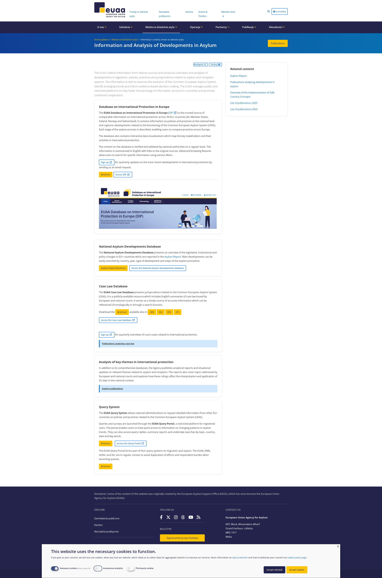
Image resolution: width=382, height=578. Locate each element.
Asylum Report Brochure (113, 268)
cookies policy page (296, 557)
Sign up (105, 162)
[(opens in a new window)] (158, 208)
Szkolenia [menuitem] (125, 27)
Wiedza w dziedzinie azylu (124, 39)
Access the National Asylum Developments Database (157, 268)
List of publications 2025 (243, 103)
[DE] (152, 312)
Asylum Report (172, 256)
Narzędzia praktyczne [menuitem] (164, 13)
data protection (240, 557)
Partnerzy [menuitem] (221, 27)
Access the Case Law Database (116, 320)
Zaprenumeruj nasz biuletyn (182, 538)
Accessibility (280, 11)
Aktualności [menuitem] (276, 27)
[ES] (169, 312)
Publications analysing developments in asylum (252, 84)
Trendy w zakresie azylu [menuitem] (139, 13)
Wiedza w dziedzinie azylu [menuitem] (160, 27)
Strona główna (101, 39)
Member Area (228, 11)
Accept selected (274, 569)
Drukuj (214, 64)
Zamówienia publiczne (106, 518)
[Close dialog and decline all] (338, 546)
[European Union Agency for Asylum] (110, 9)
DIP (171, 112)
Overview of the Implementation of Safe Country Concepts (252, 94)
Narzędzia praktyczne (106, 531)
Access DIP (121, 174)
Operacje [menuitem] (195, 27)
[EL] (160, 312)
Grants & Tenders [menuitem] (202, 13)
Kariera (98, 525)
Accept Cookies (296, 569)
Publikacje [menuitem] (248, 27)
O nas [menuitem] (100, 27)
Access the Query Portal (129, 443)
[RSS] (198, 517)
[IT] (177, 312)
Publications (278, 43)
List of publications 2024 (243, 109)
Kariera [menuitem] (189, 11)
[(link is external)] (161, 517)
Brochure (105, 174)
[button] (268, 11)
